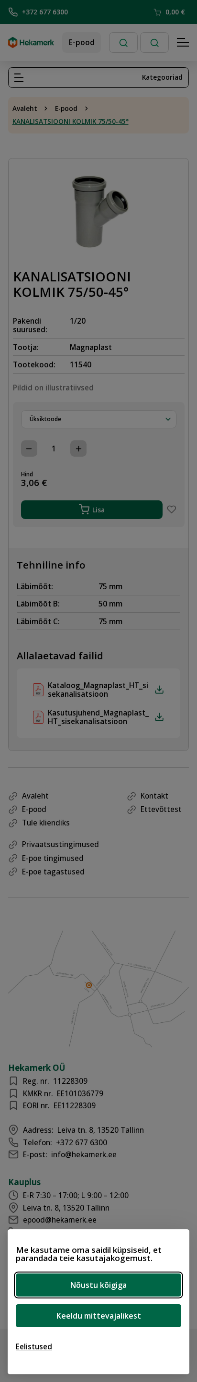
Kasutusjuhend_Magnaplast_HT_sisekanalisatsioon (98, 717)
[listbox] (98, 419)
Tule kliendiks (46, 822)
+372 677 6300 (45, 11)
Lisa (98, 509)
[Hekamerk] (31, 44)
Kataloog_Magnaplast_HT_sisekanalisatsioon (98, 690)
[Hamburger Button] (183, 43)
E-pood (82, 42)
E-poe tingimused (53, 858)
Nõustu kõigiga (98, 1285)
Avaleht (24, 108)
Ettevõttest (161, 809)
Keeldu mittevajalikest (98, 1315)
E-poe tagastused (53, 871)
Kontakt (154, 795)
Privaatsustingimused (60, 844)
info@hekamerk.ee (84, 1154)
